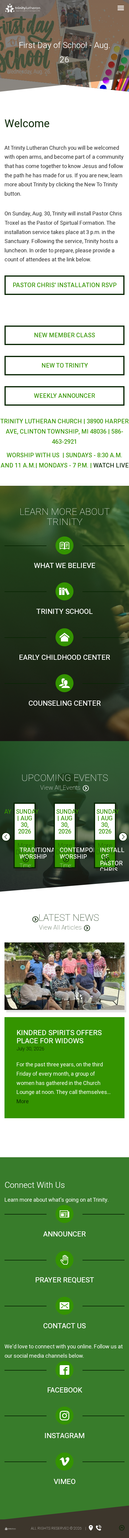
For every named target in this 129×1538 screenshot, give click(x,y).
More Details (25, 849)
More (22, 1102)
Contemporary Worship (84, 853)
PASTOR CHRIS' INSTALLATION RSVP (65, 285)
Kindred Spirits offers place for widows (59, 1037)
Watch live (111, 465)
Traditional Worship (39, 853)
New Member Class (64, 335)
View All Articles (60, 927)
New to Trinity (64, 365)
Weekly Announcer (64, 396)
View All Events (60, 787)
